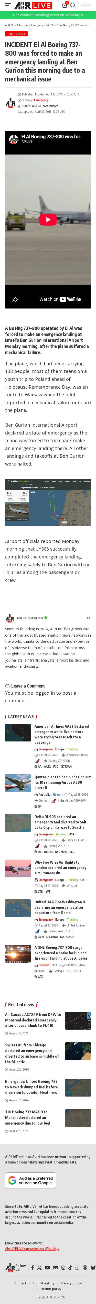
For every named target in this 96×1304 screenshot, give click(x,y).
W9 (48, 891)
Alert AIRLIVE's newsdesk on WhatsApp (32, 1248)
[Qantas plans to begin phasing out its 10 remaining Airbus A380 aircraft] (18, 783)
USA (71, 834)
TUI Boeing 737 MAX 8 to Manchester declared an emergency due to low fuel (27, 1117)
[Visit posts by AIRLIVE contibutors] (10, 103)
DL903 (48, 852)
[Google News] (55, 1268)
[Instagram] (63, 1268)
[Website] (88, 618)
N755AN (66, 766)
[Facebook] (32, 1268)
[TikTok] (70, 1268)
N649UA (52, 937)
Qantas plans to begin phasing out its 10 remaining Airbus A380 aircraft (63, 782)
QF (39, 806)
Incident (44, 965)
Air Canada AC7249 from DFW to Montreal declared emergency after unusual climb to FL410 (33, 1020)
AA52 (47, 766)
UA (62, 937)
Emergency (16, 33)
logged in (44, 693)
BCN (41, 937)
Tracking (72, 749)
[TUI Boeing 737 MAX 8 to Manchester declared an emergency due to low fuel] (78, 1118)
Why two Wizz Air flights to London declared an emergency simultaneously (60, 867)
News (56, 794)
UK (82, 880)
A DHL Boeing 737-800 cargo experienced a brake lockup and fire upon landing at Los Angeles (61, 952)
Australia (44, 794)
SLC (71, 852)
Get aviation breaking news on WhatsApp (48, 14)
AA (39, 766)
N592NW (61, 852)
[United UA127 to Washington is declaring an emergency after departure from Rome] (18, 908)
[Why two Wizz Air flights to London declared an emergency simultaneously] (18, 868)
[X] (39, 1268)
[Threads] (85, 1268)
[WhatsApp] (77, 1268)
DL (39, 852)
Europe (60, 749)
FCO (56, 766)
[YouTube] (47, 1268)
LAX (40, 976)
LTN (40, 891)
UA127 (70, 937)
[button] (9, 5)
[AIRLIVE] (33, 5)
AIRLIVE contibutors (45, 106)
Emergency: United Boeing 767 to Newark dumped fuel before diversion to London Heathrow (31, 1087)
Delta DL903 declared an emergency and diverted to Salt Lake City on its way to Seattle (61, 822)
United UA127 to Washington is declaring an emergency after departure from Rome (60, 907)
